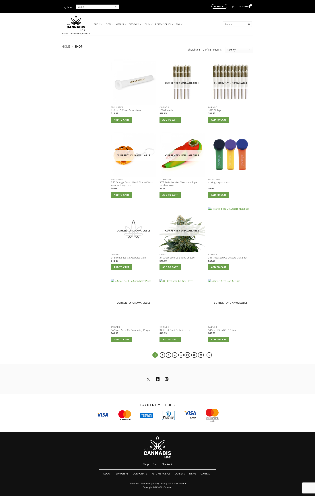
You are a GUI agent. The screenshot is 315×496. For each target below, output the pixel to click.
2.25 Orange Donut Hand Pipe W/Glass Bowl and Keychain (132, 184)
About (107, 473)
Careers (180, 473)
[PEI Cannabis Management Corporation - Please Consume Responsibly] (76, 23)
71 (201, 355)
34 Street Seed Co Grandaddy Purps (130, 330)
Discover (134, 24)
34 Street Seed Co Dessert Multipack (227, 257)
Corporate (140, 473)
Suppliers (122, 473)
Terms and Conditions (139, 483)
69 (187, 355)
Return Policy (160, 473)
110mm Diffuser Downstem (126, 110)
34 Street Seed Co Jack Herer (175, 330)
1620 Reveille (166, 110)
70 (194, 355)
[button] (232, 6)
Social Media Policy (177, 483)
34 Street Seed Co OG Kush (222, 330)
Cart (155, 464)
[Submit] (249, 24)
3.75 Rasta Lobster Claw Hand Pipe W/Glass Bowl (178, 184)
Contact (206, 473)
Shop (97, 24)
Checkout (167, 464)
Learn (147, 24)
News (192, 473)
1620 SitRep (214, 110)
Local (108, 24)
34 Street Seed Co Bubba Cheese (177, 257)
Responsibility (163, 24)
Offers (120, 24)
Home (66, 47)
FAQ (178, 24)
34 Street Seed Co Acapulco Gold (128, 257)
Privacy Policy (159, 483)
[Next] (209, 355)
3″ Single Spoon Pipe (219, 182)
